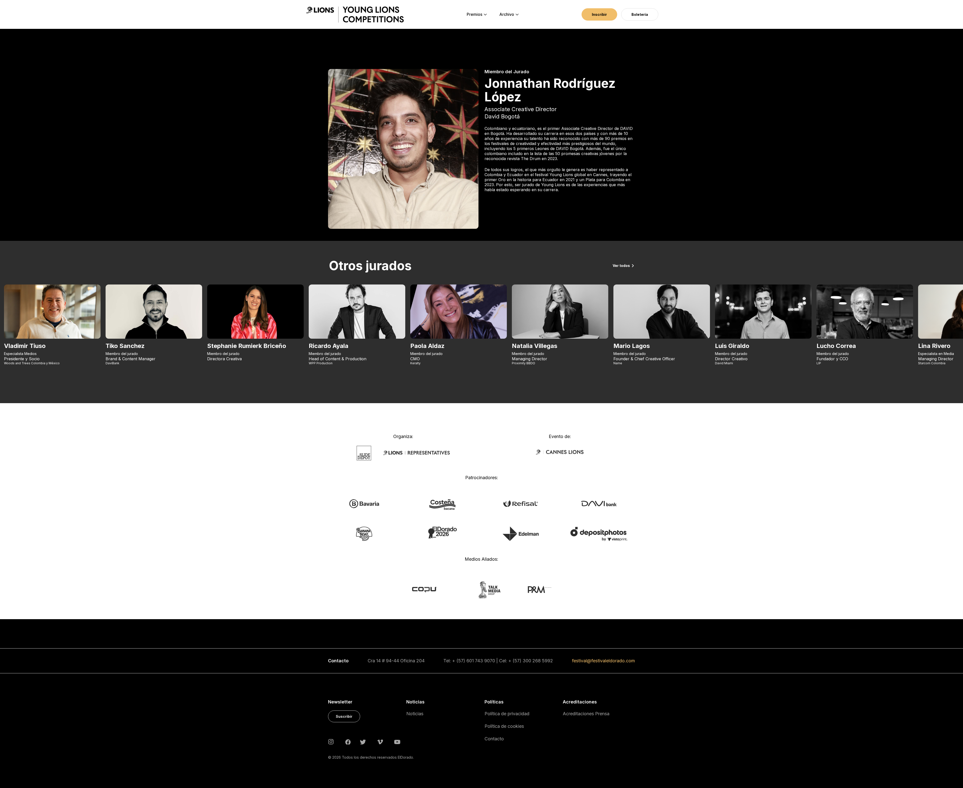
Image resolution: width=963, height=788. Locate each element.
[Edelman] (520, 533)
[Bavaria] (364, 503)
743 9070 (485, 660)
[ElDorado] (442, 532)
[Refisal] (520, 503)
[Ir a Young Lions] (355, 15)
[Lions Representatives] (416, 452)
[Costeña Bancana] (442, 504)
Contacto (494, 738)
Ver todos (621, 265)
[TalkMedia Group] (481, 589)
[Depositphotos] (598, 533)
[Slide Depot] (364, 452)
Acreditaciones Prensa (586, 713)
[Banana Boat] (364, 533)
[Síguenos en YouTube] (397, 741)
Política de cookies (504, 726)
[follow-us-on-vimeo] (380, 741)
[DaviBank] (599, 503)
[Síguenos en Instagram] (331, 741)
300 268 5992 (538, 660)
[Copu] (429, 589)
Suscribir (344, 716)
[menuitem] (474, 14)
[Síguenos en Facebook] (348, 741)
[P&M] (534, 589)
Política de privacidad (507, 713)
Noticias (414, 713)
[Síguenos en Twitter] (363, 741)
